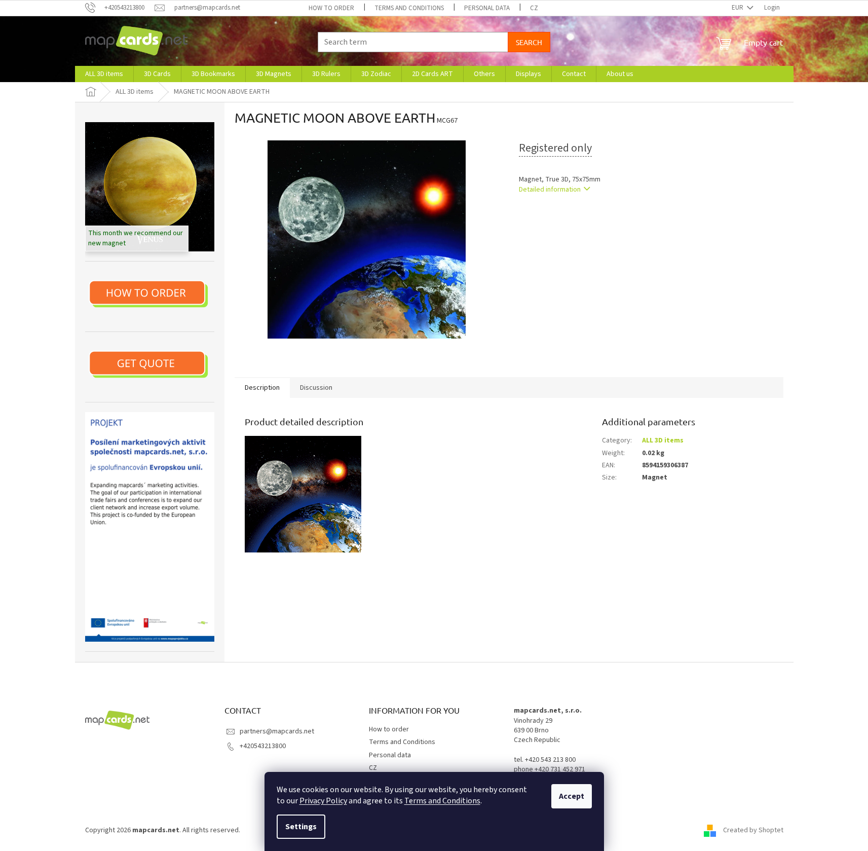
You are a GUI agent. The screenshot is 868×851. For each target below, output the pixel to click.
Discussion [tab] (316, 388)
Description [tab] (262, 388)
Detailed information (550, 189)
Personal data (487, 8)
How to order (331, 8)
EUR (738, 7)
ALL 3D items (663, 440)
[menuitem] (104, 74)
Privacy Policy (323, 800)
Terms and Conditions (442, 800)
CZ (534, 8)
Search (529, 42)
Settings (301, 826)
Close (571, 219)
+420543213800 (263, 746)
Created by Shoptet (753, 830)
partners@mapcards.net (277, 731)
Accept (571, 796)
